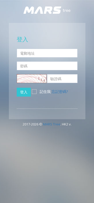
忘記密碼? (60, 91)
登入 (23, 92)
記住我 (45, 91)
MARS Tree (51, 124)
